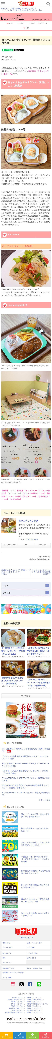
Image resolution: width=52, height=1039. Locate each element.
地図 (26, 544)
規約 (4, 958)
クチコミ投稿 (42, 544)
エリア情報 (32, 1037)
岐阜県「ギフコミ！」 (18, 1004)
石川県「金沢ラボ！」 (18, 1010)
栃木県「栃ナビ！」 (18, 997)
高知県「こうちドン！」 (35, 1012)
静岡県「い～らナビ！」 (35, 1008)
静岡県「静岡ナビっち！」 (16, 999)
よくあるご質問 (32, 953)
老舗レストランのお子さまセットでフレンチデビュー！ (10, 572)
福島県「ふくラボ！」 (18, 1001)
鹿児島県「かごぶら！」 (35, 1010)
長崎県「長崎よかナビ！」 (35, 999)
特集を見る (6, 943)
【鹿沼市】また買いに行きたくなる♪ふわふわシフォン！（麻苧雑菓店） (12, 681)
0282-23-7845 (32, 539)
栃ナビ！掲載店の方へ (34, 968)
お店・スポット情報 (10, 544)
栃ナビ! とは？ (27, 937)
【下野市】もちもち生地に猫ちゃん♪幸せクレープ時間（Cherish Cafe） (13, 651)
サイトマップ (7, 962)
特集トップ (26, 570)
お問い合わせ (31, 958)
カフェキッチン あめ (28, 521)
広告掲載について (8, 968)
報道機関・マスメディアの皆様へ (14, 973)
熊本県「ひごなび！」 (34, 997)
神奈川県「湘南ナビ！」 (17, 1008)
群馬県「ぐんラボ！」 (18, 1006)
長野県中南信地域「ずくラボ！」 (38, 1004)
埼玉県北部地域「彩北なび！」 (15, 1012)
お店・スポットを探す (7, 1037)
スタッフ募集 (7, 977)
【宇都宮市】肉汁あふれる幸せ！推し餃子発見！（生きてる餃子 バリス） (38, 651)
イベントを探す (19, 1037)
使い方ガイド (7, 953)
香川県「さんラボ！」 (34, 1006)
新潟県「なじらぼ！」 (34, 1001)
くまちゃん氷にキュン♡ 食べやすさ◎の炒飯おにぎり (41, 572)
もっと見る (45, 800)
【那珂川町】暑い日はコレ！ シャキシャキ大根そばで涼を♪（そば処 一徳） (38, 682)
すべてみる (26, 696)
